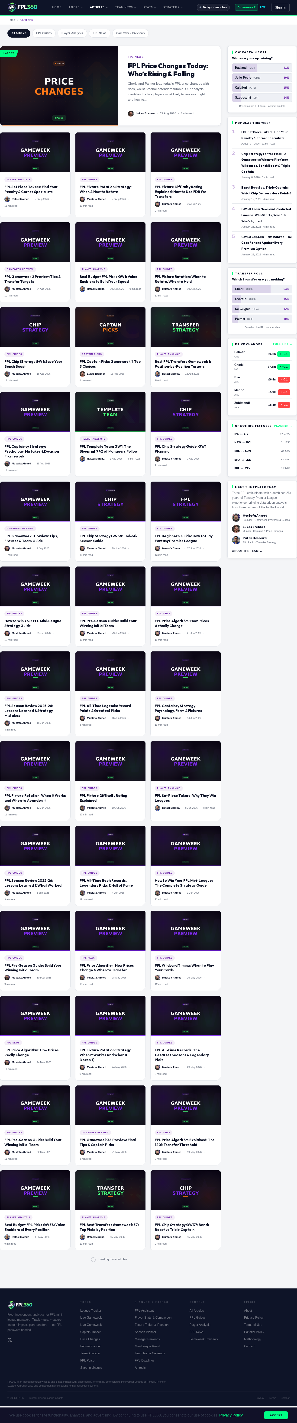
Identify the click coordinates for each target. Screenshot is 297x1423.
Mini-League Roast (147, 1346)
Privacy (260, 1398)
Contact (249, 1346)
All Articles (18, 33)
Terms (272, 1398)
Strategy (171, 7)
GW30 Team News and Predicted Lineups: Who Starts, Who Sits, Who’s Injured (266, 215)
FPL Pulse (87, 1360)
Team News (124, 7)
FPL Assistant (144, 1310)
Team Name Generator (150, 1353)
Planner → (283, 425)
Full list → (282, 344)
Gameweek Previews (130, 33)
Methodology (252, 1339)
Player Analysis (72, 33)
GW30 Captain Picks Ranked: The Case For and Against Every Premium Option (266, 243)
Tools (74, 7)
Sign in (280, 7)
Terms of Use (253, 1324)
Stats (148, 7)
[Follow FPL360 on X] (9, 1340)
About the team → (247, 551)
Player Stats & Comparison (153, 1317)
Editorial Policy (254, 1332)
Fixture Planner (90, 1346)
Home (56, 7)
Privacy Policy (254, 1317)
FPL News (100, 33)
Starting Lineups (91, 1367)
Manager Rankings (147, 1339)
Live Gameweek (91, 1317)
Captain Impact (90, 1332)
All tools (140, 1367)
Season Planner (145, 1332)
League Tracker (90, 1310)
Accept (276, 1415)
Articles (97, 7)
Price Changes (90, 1339)
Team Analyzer (90, 1353)
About (248, 1310)
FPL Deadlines (145, 1360)
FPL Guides (44, 33)
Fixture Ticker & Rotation (151, 1324)
